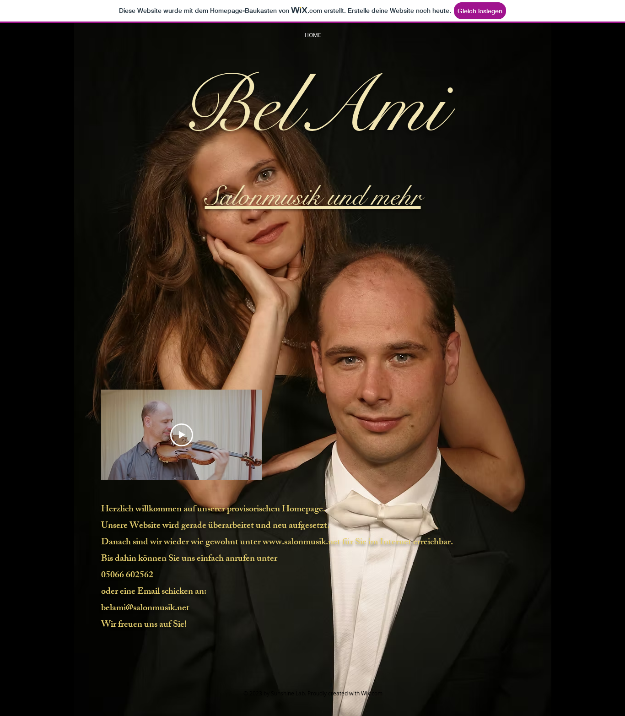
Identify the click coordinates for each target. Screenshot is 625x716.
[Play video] (181, 434)
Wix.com (372, 693)
